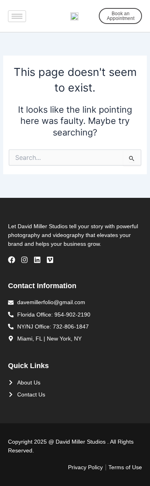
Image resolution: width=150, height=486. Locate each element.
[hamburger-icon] (17, 16)
